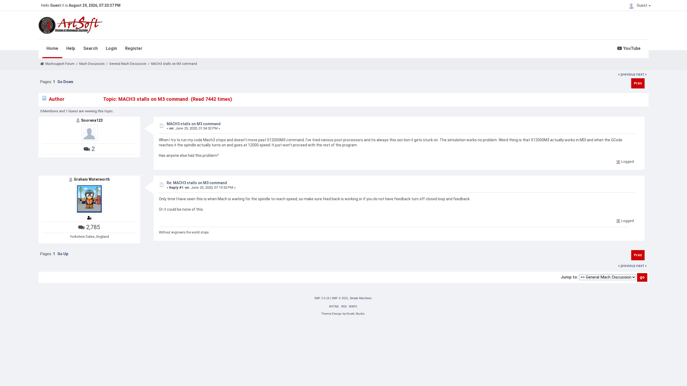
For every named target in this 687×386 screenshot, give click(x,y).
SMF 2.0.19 (321, 298)
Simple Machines (361, 298)
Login (111, 48)
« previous (626, 74)
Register (133, 48)
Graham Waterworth (92, 179)
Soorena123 (92, 120)
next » (641, 74)
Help (70, 48)
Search (90, 48)
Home (52, 48)
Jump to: (569, 277)
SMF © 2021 (340, 298)
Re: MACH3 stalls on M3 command (197, 183)
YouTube (631, 48)
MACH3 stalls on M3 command (194, 124)
